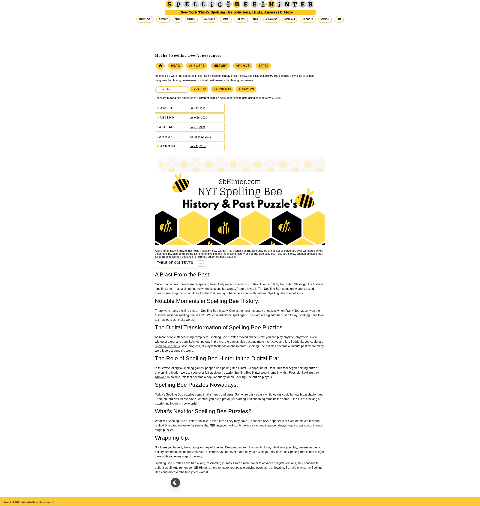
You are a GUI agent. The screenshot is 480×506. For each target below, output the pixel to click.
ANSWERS (197, 65)
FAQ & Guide (271, 19)
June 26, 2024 (198, 117)
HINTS (175, 65)
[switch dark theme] (175, 482)
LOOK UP (199, 89)
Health (226, 19)
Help (339, 19)
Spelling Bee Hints (167, 346)
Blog (255, 19)
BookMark (289, 19)
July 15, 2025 (198, 108)
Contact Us (307, 19)
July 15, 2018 (198, 146)
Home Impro (209, 19)
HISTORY (220, 65)
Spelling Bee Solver (167, 256)
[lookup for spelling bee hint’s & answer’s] (160, 65)
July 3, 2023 (197, 127)
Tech (177, 19)
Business (191, 19)
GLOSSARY (163, 19)
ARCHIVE (243, 65)
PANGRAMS (222, 89)
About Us (325, 19)
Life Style (241, 19)
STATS (263, 65)
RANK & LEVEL (145, 19)
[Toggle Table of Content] (199, 263)
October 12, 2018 (200, 136)
